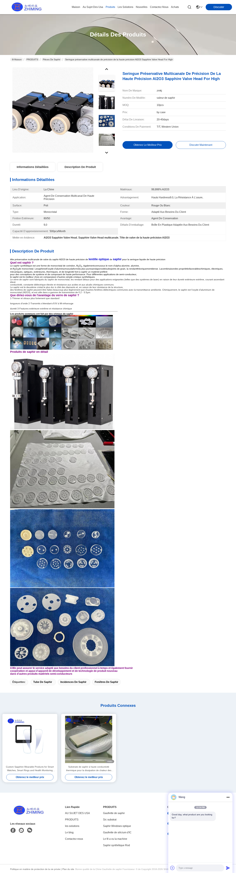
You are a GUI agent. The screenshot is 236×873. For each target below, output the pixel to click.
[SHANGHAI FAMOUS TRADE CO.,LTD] (25, 7)
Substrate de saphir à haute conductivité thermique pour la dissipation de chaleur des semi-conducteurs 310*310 (88, 768)
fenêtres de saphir (106, 682)
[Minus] (228, 797)
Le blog (69, 832)
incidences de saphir (73, 682)
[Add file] (172, 867)
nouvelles (141, 7)
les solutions (125, 7)
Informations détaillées (32, 167)
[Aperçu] (27, 814)
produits (110, 7)
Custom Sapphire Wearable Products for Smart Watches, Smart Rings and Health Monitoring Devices (30, 768)
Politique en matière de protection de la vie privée (35, 869)
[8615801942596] (21, 830)
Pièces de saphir (51, 59)
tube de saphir (42, 682)
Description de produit (80, 167)
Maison (76, 7)
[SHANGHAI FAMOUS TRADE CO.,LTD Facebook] (13, 830)
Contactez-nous (74, 838)
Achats (175, 7)
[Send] (228, 867)
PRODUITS (32, 59)
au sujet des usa (93, 7)
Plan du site (68, 869)
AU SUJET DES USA (77, 813)
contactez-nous (159, 7)
